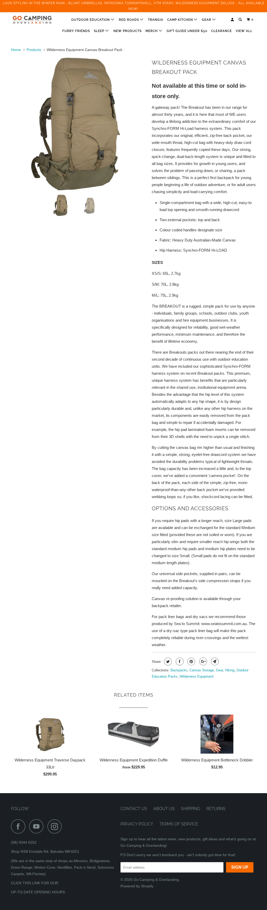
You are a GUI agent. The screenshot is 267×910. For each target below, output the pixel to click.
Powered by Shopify (136, 886)
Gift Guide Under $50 (187, 31)
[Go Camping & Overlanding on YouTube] (37, 826)
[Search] (241, 19)
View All (244, 31)
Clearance (221, 31)
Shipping (190, 808)
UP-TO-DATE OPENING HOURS (38, 892)
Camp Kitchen (180, 20)
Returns (216, 808)
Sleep (99, 31)
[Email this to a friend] (214, 661)
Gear (207, 20)
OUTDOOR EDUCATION (91, 20)
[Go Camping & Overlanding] (32, 20)
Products (34, 50)
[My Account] (233, 19)
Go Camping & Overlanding (156, 879)
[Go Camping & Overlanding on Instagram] (56, 826)
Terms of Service (178, 824)
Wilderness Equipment (197, 676)
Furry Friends (76, 31)
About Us (164, 808)
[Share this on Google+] (202, 661)
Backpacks (179, 670)
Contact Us (133, 808)
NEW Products (127, 31)
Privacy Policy (136, 824)
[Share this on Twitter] (167, 661)
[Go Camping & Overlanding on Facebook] (19, 826)
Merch (152, 31)
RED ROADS (129, 20)
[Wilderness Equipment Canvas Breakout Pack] (93, 78)
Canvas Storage (202, 670)
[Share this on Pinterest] (190, 661)
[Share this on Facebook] (179, 661)
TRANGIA (155, 20)
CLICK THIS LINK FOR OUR (34, 883)
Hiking (229, 670)
